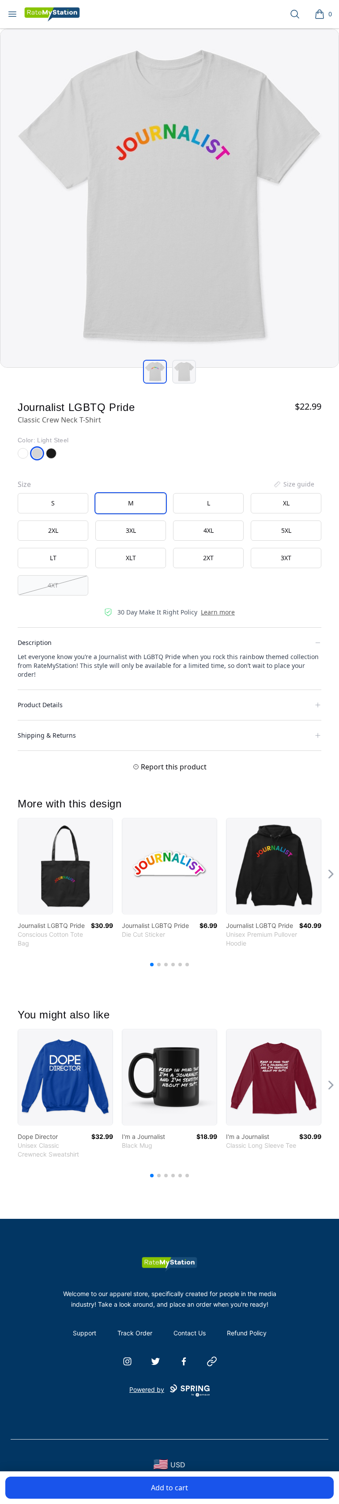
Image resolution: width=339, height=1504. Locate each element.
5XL (286, 530)
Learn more (218, 612)
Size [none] (24, 484)
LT (53, 558)
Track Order (134, 1333)
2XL (53, 530)
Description (35, 642)
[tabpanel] (169, 198)
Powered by (146, 1389)
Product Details (40, 705)
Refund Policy (247, 1333)
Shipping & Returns (47, 735)
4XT (53, 585)
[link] (65, 866)
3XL (131, 530)
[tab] (155, 372)
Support (84, 1333)
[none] (293, 484)
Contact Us (189, 1333)
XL (286, 503)
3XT (286, 558)
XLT (131, 558)
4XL (208, 530)
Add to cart (169, 1488)
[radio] (53, 503)
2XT (208, 558)
